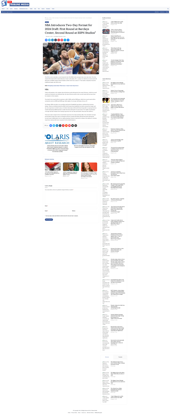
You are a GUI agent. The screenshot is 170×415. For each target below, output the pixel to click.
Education (48, 8)
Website (73, 210)
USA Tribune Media (93, 410)
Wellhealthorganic (98, 412)
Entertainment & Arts (23, 8)
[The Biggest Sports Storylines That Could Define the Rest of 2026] (106, 375)
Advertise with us (90, 412)
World (3, 8)
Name (46, 205)
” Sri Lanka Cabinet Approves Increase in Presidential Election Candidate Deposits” (52, 173)
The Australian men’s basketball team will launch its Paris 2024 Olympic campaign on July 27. (118, 100)
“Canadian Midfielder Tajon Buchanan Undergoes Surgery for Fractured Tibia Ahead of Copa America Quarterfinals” (117, 116)
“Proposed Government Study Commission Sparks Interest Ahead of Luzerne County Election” (117, 149)
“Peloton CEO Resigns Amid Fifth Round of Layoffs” (117, 140)
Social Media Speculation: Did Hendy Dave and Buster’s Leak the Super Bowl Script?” (117, 281)
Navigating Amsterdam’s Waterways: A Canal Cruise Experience (63, 85)
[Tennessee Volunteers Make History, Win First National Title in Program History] (106, 133)
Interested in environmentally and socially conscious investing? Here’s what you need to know (117, 342)
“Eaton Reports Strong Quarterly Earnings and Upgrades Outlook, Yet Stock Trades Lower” (117, 50)
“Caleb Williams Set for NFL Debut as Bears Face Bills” (117, 22)
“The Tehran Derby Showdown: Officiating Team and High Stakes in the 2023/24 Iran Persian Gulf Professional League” (118, 209)
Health (31, 8)
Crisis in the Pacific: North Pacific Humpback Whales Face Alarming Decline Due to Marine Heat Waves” (117, 222)
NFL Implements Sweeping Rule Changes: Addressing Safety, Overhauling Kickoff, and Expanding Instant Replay (118, 185)
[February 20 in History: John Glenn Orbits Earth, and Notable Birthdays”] (106, 253)
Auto (35, 8)
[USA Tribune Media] (15, 3)
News (50, 17)
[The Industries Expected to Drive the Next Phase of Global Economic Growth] (106, 366)
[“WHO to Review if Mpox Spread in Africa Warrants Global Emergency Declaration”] (106, 31)
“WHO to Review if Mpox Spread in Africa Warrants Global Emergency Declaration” (118, 31)
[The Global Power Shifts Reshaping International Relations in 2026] (106, 391)
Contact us (162, 11)
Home (47, 17)
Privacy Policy (74, 412)
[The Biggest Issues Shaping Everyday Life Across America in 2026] (106, 85)
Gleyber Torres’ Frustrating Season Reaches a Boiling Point (118, 91)
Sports (11, 8)
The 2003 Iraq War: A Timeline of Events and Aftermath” (117, 199)
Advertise (157, 11)
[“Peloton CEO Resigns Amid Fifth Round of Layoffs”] (106, 142)
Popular (120, 357)
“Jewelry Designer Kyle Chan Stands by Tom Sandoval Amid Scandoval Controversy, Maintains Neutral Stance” (117, 62)
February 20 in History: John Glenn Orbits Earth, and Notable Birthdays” (117, 250)
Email (46, 210)
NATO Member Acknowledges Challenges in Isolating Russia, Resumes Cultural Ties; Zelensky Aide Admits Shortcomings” (118, 292)
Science (43, 8)
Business (16, 8)
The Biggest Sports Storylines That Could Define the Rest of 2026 (117, 374)
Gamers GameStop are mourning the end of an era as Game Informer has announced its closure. (117, 37)
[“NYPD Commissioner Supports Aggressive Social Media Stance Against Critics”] (71, 167)
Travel (53, 8)
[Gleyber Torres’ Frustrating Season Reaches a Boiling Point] (106, 93)
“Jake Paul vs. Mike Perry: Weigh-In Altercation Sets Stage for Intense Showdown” (117, 106)
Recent (107, 357)
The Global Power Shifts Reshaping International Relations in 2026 (116, 390)
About (167, 11)
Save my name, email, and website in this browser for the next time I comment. (62, 215)
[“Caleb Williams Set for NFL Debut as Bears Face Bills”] (106, 24)
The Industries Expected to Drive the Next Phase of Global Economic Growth (118, 363)
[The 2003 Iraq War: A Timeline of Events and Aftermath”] (106, 201)
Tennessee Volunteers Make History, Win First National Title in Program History (118, 130)
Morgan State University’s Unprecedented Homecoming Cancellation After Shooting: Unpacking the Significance (117, 328)
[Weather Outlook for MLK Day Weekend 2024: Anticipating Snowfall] (106, 309)
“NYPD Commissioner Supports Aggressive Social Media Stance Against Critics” (70, 173)
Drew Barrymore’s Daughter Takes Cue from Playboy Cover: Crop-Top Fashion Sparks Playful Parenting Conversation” (89, 174)
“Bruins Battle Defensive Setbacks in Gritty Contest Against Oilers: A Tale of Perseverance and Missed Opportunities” (117, 236)
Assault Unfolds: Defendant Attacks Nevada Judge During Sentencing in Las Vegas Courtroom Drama (117, 316)
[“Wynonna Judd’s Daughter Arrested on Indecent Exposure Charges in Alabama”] (106, 164)
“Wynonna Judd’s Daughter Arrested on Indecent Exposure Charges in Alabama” (118, 161)
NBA (48, 77)
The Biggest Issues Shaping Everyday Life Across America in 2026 (118, 84)
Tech (39, 8)
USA (7, 8)
